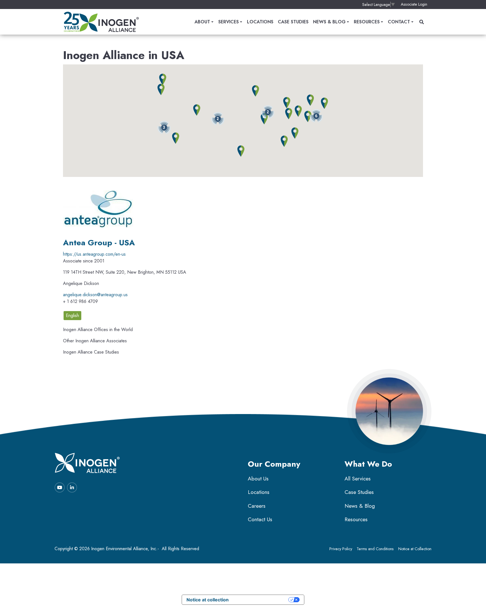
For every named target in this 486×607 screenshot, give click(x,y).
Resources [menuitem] (367, 22)
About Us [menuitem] (258, 478)
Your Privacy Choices (261, 599)
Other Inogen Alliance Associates (95, 341)
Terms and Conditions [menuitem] (375, 549)
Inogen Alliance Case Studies (91, 352)
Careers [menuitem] (257, 506)
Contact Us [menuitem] (260, 519)
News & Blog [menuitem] (329, 22)
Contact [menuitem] (399, 22)
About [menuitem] (202, 22)
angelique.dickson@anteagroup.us (95, 294)
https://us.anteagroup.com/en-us (94, 254)
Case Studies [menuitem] (293, 22)
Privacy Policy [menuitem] (340, 549)
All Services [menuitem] (358, 478)
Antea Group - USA (99, 242)
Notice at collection (207, 599)
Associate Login (414, 4)
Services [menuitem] (228, 22)
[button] (267, 112)
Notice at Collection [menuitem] (414, 549)
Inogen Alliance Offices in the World (98, 329)
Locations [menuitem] (260, 22)
